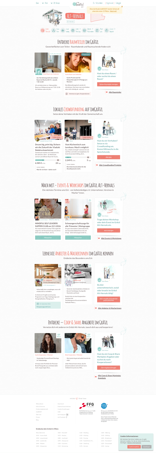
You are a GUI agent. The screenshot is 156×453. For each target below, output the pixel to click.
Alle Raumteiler (115, 92)
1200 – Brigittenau (106, 438)
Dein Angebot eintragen (108, 368)
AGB (59, 412)
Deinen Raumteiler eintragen (108, 84)
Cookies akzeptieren (134, 446)
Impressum (61, 404)
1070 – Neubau (62, 435)
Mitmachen (48, 238)
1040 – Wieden (40, 443)
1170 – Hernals (83, 446)
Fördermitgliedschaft (42, 409)
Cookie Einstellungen (64, 409)
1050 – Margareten (41, 446)
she (39, 412)
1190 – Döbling (105, 435)
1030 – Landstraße (41, 441)
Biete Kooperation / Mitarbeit (73, 355)
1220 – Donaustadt (106, 443)
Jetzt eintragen (108, 230)
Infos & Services (40, 406)
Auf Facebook (61, 417)
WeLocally (89, 410)
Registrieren (110, 3)
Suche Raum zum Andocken (73, 74)
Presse (38, 417)
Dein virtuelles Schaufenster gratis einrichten (109, 299)
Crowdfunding (56, 137)
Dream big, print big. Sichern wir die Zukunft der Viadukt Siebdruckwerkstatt (47, 147)
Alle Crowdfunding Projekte (110, 165)
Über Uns (38, 414)
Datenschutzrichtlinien (64, 406)
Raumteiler (105, 410)
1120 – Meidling (83, 432)
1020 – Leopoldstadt (41, 438)
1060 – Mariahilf (62, 432)
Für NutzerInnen (97, 3)
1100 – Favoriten (62, 443)
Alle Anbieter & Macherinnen (109, 308)
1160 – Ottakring (84, 443)
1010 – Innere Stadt (41, 435)
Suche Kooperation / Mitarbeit (44, 355)
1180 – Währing (105, 432)
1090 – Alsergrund (63, 441)
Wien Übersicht (40, 432)
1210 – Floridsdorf (106, 441)
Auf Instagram (62, 414)
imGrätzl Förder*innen (78, 398)
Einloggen (118, 3)
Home (37, 3)
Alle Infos (109, 157)
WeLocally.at (39, 404)
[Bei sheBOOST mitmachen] (104, 10)
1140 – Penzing (83, 438)
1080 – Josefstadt (63, 438)
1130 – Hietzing (83, 435)
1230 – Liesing (105, 446)
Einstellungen (146, 446)
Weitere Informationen (134, 443)
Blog (37, 420)
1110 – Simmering (63, 446)
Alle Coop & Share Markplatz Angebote (109, 376)
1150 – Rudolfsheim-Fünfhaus (86, 441)
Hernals (71, 21)
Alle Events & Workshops (111, 238)
